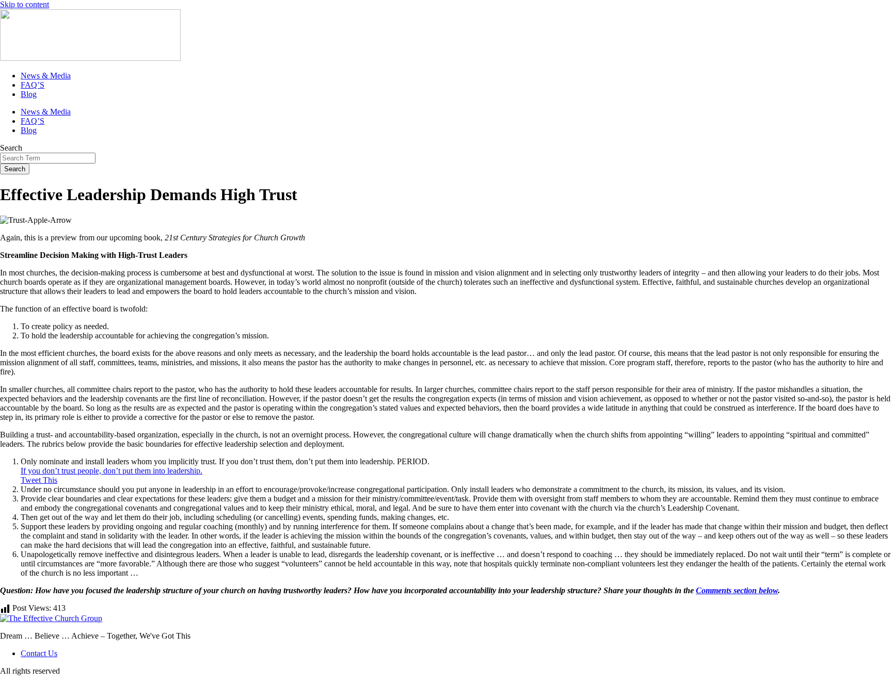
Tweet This (39, 480)
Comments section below (737, 590)
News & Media (46, 75)
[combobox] (47, 158)
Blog (29, 94)
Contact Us (39, 653)
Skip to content (24, 4)
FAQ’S (32, 84)
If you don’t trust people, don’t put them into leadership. (111, 470)
